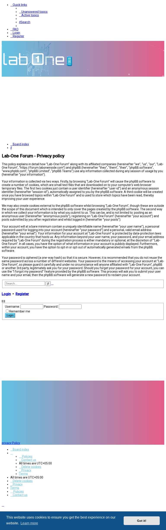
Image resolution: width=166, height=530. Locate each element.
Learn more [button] (29, 523)
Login (6, 294)
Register (22, 294)
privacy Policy (11, 443)
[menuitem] (33, 11)
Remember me (19, 311)
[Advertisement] (83, 109)
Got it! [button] (141, 520)
